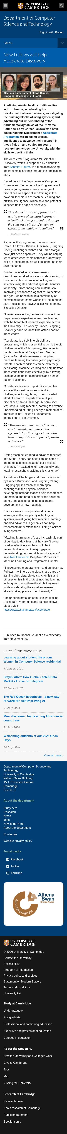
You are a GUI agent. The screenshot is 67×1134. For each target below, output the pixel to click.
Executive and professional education (27, 1030)
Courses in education (17, 1037)
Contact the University (17, 957)
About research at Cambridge (22, 1108)
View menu (5, 6)
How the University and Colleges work (28, 1055)
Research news (13, 1101)
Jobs (7, 819)
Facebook (17, 859)
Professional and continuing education (28, 1024)
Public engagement (16, 1114)
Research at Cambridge (19, 1094)
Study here (10, 808)
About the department (17, 827)
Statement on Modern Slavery (22, 981)
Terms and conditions (17, 987)
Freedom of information (18, 969)
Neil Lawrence (19, 557)
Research (10, 812)
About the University (18, 1049)
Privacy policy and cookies (20, 975)
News (7, 815)
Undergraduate (13, 1010)
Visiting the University (17, 1083)
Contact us (10, 834)
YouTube (16, 873)
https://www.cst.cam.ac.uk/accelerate (27, 609)
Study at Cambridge (17, 1003)
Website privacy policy (18, 840)
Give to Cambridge (15, 1062)
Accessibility (11, 963)
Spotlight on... (12, 1121)
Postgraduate (12, 1017)
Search (61, 5)
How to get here (14, 823)
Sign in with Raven (51, 32)
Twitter (15, 866)
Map (6, 1076)
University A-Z (12, 993)
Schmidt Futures (20, 166)
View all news (53, 755)
